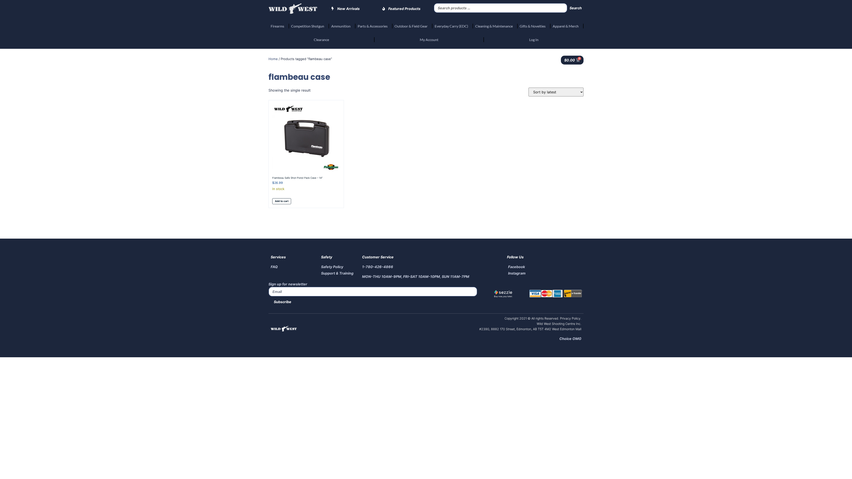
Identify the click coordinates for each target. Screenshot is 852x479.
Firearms (277, 26)
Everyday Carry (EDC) (451, 26)
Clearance (321, 39)
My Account (429, 39)
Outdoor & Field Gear (411, 26)
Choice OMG (570, 338)
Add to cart (281, 201)
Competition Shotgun (307, 26)
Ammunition (341, 26)
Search (576, 8)
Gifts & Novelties (533, 26)
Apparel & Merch (566, 26)
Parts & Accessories (373, 26)
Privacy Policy (569, 318)
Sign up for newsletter (287, 284)
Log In (533, 39)
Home (273, 59)
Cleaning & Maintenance (494, 26)
